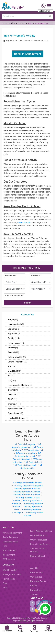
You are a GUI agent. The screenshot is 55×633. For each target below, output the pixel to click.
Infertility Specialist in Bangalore (28, 486)
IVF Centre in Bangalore (25, 444)
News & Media (9, 579)
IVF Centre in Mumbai (25, 453)
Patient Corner (36, 572)
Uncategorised (14, 324)
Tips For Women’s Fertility (38, 23)
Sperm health (14, 413)
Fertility (21, 23)
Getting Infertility (15, 357)
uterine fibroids (24, 222)
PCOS (10, 399)
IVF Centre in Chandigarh (26, 465)
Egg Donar (12, 329)
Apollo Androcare (10, 537)
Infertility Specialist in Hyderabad (27, 483)
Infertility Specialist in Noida (33, 514)
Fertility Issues (14, 343)
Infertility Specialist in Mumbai (27, 494)
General (11, 352)
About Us (34, 568)
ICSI (9, 366)
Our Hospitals (36, 577)
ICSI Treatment (9, 550)
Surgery (11, 319)
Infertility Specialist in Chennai (27, 491)
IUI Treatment (9, 555)
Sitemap (34, 594)
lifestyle (11, 390)
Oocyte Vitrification (38, 535)
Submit (27, 302)
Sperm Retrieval (37, 556)
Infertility (12, 371)
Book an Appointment (27, 54)
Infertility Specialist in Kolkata (28, 489)
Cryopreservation (10, 542)
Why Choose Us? (10, 570)
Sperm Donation (15, 409)
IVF (9, 380)
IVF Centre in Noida (31, 466)
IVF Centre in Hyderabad (26, 445)
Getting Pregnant (15, 362)
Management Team (12, 574)
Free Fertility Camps (17, 418)
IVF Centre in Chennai (33, 450)
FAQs (5, 588)
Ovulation (12, 394)
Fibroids (11, 348)
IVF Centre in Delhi (34, 462)
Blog (13, 23)
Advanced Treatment (12, 533)
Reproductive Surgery (40, 544)
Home (5, 23)
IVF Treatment (9, 559)
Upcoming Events (38, 581)
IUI (9, 376)
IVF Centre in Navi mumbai (28, 454)
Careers (33, 586)
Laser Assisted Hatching (18, 385)
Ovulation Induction (38, 540)
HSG (5, 546)
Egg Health (12, 333)
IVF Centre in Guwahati (27, 457)
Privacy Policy (36, 590)
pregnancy (12, 404)
